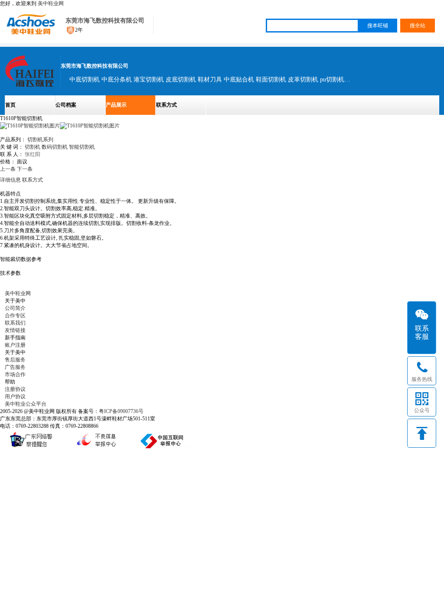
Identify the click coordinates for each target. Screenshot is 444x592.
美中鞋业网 (51, 3)
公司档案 (66, 105)
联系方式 (166, 105)
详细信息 (10, 180)
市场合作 (15, 374)
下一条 (25, 169)
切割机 (32, 147)
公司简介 (15, 308)
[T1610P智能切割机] (90, 126)
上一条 (8, 169)
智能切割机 (82, 147)
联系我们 (15, 323)
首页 (10, 105)
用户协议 (15, 397)
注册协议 (15, 389)
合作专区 (15, 315)
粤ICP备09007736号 (121, 411)
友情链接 (15, 330)
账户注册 (15, 345)
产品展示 (116, 105)
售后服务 (15, 360)
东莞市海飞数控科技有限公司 (104, 20)
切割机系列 (40, 140)
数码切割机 (55, 147)
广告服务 (15, 367)
